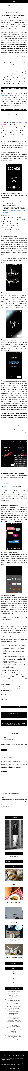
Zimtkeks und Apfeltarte (14, 1004)
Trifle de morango (14, 1014)
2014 (14, 982)
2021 (14, 971)
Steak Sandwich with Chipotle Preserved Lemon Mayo (14, 1028)
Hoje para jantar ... (14, 1013)
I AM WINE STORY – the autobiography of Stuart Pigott (14, 995)
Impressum (12, 1055)
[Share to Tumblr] (19, 706)
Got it (17, 1068)
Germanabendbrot (14, 1008)
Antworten (3, 771)
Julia (5, 737)
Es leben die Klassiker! (14, 1032)
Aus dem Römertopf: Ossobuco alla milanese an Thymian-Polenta (14, 902)
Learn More (12, 1068)
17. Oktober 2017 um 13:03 (9, 739)
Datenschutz (21, 1055)
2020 (14, 973)
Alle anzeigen (20, 1039)
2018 (14, 975)
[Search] (21, 861)
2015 (14, 980)
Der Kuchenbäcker (14, 999)
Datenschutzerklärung (7, 806)
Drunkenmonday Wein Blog (14, 1035)
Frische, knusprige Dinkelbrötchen (14, 883)
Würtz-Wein (14, 1031)
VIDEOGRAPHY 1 (14, 1018)
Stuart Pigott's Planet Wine (14, 992)
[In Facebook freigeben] (16, 706)
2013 (14, 984)
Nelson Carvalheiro (14, 1017)
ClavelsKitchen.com (14, 1020)
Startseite (5, 1055)
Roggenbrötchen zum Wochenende (14, 939)
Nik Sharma (14, 1025)
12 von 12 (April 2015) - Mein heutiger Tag (14, 921)
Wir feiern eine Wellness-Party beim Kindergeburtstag (14, 958)
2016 (14, 978)
